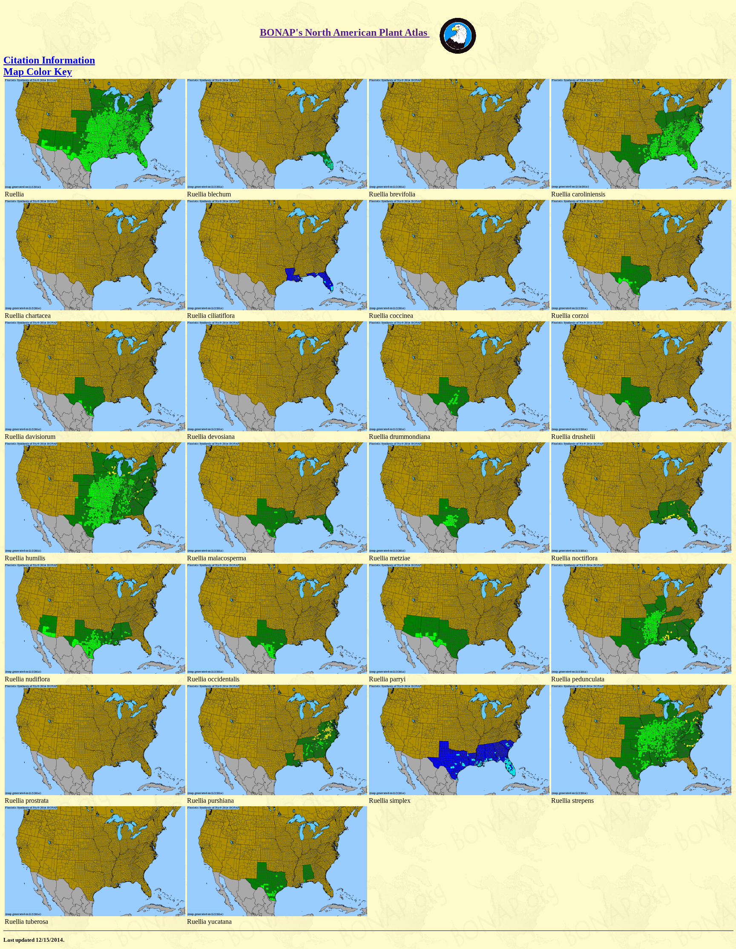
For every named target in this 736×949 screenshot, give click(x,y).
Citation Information (49, 60)
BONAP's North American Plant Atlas (345, 32)
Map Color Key (37, 71)
